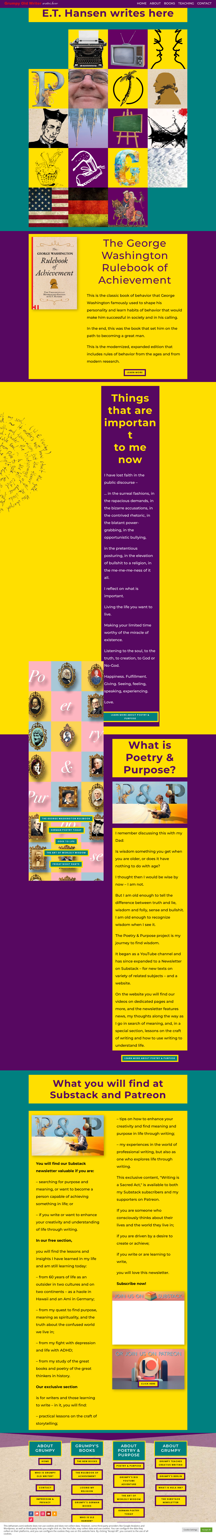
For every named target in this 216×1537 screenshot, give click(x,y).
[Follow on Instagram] (42, 1513)
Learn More (135, 372)
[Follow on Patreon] (37, 1513)
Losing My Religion (87, 1489)
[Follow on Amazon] (54, 1513)
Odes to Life (66, 841)
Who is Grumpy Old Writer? (45, 1474)
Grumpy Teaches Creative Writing (171, 1463)
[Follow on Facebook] (31, 1513)
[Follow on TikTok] (31, 1519)
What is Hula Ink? (171, 1487)
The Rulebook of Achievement (87, 1474)
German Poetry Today (66, 830)
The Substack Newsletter (170, 1501)
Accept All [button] (206, 1529)
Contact (45, 1487)
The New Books (87, 1461)
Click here (148, 1383)
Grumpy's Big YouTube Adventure (129, 1481)
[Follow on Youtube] (48, 1513)
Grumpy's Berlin (171, 1476)
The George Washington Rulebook (66, 818)
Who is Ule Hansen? (87, 1519)
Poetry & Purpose (129, 1465)
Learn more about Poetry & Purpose (130, 716)
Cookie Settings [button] (190, 1529)
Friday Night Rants (66, 864)
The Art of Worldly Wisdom (66, 852)
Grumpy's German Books (87, 1504)
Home (45, 1461)
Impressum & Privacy (45, 1501)
